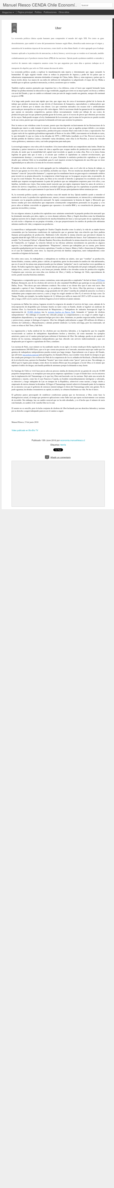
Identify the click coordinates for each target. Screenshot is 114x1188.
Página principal (25, 12)
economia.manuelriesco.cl (72, 440)
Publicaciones (50, 12)
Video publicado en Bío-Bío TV (25, 430)
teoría (63, 444)
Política (38, 12)
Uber (58, 28)
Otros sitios (64, 12)
